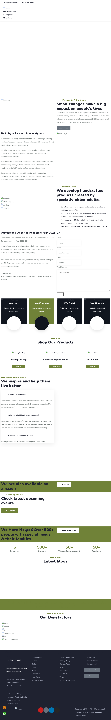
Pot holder (92, 359)
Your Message (62, 267)
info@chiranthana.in (14, 671)
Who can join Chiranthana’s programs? (23, 415)
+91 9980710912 (14, 660)
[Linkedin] (51, 710)
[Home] (18, 709)
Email (59, 247)
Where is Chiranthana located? (20, 435)
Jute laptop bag (18, 359)
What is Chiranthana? (16, 395)
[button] (27, 211)
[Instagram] (57, 710)
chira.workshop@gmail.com (17, 668)
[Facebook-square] (46, 710)
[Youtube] (40, 710)
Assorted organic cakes (55, 359)
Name (59, 238)
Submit (60, 294)
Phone (59, 257)
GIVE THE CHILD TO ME (17, 577)
